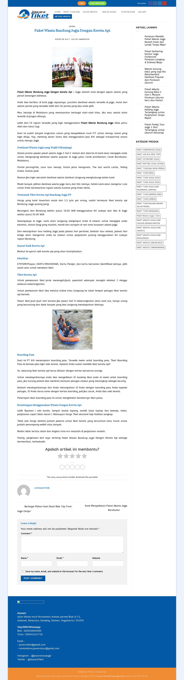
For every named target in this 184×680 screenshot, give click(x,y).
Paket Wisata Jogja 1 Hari (148, 216)
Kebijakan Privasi (86, 672)
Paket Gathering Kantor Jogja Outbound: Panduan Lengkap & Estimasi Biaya (155, 57)
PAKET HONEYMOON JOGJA (149, 150)
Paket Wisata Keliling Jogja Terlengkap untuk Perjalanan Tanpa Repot (155, 112)
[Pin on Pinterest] (77, 467)
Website (96, 558)
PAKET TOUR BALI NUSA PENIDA (151, 168)
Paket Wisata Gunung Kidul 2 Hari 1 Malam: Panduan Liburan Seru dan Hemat (154, 95)
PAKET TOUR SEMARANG (147, 211)
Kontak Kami (128, 12)
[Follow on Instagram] (155, 3)
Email (59, 558)
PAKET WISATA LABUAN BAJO (150, 243)
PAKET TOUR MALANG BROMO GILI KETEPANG (150, 204)
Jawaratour (83, 39)
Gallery (142, 12)
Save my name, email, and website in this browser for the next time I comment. (64, 571)
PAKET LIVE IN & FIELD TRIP (148, 154)
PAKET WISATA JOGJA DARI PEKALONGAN (149, 236)
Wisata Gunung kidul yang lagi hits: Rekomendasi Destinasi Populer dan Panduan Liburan (155, 76)
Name (24, 558)
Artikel (72, 26)
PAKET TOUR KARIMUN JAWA (149, 194)
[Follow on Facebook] (150, 3)
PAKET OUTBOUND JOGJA (148, 159)
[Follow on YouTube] (164, 3)
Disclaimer (101, 672)
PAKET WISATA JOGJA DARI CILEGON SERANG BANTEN (149, 221)
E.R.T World (141, 676)
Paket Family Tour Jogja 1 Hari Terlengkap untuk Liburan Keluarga (155, 128)
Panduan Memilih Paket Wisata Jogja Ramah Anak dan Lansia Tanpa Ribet (155, 40)
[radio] (60, 456)
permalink (93, 477)
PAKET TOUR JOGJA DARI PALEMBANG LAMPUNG (148, 188)
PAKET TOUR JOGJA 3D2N (148, 182)
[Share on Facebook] (62, 467)
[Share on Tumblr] (82, 467)
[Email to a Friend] (72, 467)
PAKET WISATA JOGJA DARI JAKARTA (149, 229)
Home (58, 12)
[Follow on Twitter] (160, 3)
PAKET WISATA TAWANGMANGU (151, 247)
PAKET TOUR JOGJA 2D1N (148, 178)
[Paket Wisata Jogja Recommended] (33, 14)
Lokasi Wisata (90, 12)
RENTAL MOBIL (109, 12)
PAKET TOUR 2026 (71, 12)
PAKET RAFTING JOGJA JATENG (150, 164)
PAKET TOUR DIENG (145, 173)
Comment (26, 533)
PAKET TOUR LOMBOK (146, 199)
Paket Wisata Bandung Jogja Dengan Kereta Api (44, 92)
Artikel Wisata (63, 16)
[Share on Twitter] (67, 467)
